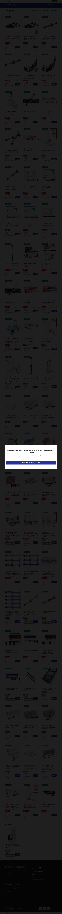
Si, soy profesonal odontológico (31, 462)
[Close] (55, 448)
